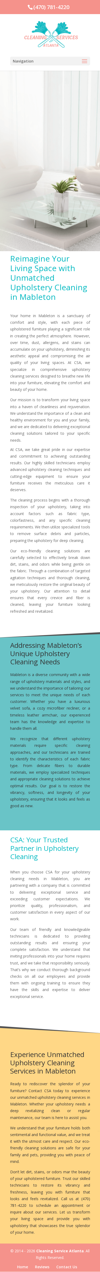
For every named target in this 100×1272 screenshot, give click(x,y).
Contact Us (66, 1266)
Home (22, 1266)
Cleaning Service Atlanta (60, 1250)
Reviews (42, 1266)
